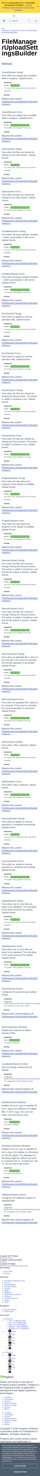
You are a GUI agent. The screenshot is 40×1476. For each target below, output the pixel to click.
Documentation (10, 1285)
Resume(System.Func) (13, 608)
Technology (8, 1399)
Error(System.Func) (11, 353)
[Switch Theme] (36, 21)
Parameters (8, 82)
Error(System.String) (11, 313)
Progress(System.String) (13, 478)
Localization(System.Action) (15, 1064)
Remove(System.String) (13, 654)
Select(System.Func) (12, 781)
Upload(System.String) (12, 901)
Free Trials (8, 1271)
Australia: (19, 1329)
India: (17, 1325)
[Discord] (10, 1349)
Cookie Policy (6, 1457)
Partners (7, 1296)
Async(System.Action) (12, 989)
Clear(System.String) (12, 149)
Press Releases (10, 1403)
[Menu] (4, 21)
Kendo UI (3, 1262)
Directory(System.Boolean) (14, 1027)
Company (8, 1397)
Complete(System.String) (14, 231)
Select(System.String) (12, 742)
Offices (6, 1409)
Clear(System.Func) (11, 191)
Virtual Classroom (11, 1298)
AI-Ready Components (19, 1266)
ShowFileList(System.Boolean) (16, 1146)
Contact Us (8, 1319)
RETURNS (6, 95)
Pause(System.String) (12, 390)
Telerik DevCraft (6, 1258)
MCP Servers (5, 1266)
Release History (10, 1287)
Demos (7, 1283)
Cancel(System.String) (12, 72)
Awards (7, 1401)
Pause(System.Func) (12, 435)
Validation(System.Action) (14, 1194)
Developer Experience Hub (14, 1281)
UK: (17, 1323)
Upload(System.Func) (12, 946)
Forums (7, 1288)
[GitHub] (10, 1346)
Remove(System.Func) (13, 699)
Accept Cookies (20, 1466)
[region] (20, 1459)
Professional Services (12, 1294)
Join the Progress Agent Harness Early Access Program (18, 7)
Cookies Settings (20, 1472)
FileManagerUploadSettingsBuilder (20, 47)
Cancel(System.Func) (12, 112)
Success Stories (10, 1309)
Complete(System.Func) (13, 274)
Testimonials (9, 1311)
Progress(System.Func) (13, 520)
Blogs (6, 1290)
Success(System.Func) (13, 861)
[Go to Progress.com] (7, 1378)
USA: (17, 1321)
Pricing (7, 1273)
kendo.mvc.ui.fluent (18, 30)
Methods (7, 63)
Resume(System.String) (13, 560)
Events (6, 1300)
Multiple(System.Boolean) (14, 1102)
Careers (7, 1407)
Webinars (8, 1292)
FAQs (6, 1302)
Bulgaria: (18, 1327)
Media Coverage (10, 1405)
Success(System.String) (13, 818)
